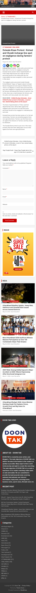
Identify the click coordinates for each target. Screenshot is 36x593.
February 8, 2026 (7, 410)
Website (5, 204)
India (2, 540)
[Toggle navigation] (3, 12)
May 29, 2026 (6, 311)
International (4, 543)
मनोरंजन (3, 576)
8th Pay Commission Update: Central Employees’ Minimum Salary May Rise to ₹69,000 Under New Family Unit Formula (17, 504)
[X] (7, 65)
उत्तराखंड (3, 566)
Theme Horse (20, 588)
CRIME (3, 531)
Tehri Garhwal (5, 552)
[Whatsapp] (11, 65)
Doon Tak (17, 585)
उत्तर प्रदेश (4, 564)
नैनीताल (3, 571)
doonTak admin (17, 61)
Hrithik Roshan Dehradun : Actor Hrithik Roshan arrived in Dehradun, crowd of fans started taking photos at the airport (17, 100)
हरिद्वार (2, 578)
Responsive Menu (33, 6)
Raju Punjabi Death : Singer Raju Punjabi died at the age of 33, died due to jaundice (17, 151)
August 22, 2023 (7, 61)
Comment (6, 168)
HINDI (3, 538)
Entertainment (5, 536)
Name (5, 189)
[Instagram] (14, 65)
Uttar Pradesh (5, 557)
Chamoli (3, 529)
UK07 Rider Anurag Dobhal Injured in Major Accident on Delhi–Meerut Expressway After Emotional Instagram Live (18, 372)
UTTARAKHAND (7, 47)
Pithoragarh (4, 547)
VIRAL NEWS (15, 47)
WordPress (23, 590)
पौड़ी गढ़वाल (4, 573)
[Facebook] (4, 65)
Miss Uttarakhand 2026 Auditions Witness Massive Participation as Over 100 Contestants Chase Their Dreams (18, 340)
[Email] (17, 65)
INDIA (5, 281)
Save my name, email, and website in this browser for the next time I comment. (18, 215)
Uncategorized (5, 554)
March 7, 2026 (6, 376)
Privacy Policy (26, 585)
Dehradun (6, 301)
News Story (4, 545)
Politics (12, 398)
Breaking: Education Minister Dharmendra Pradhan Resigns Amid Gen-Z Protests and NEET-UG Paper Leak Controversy (18, 492)
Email (5, 197)
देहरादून (3, 569)
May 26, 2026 (6, 344)
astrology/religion (6, 526)
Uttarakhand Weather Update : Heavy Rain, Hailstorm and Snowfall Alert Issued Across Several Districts (18, 307)
